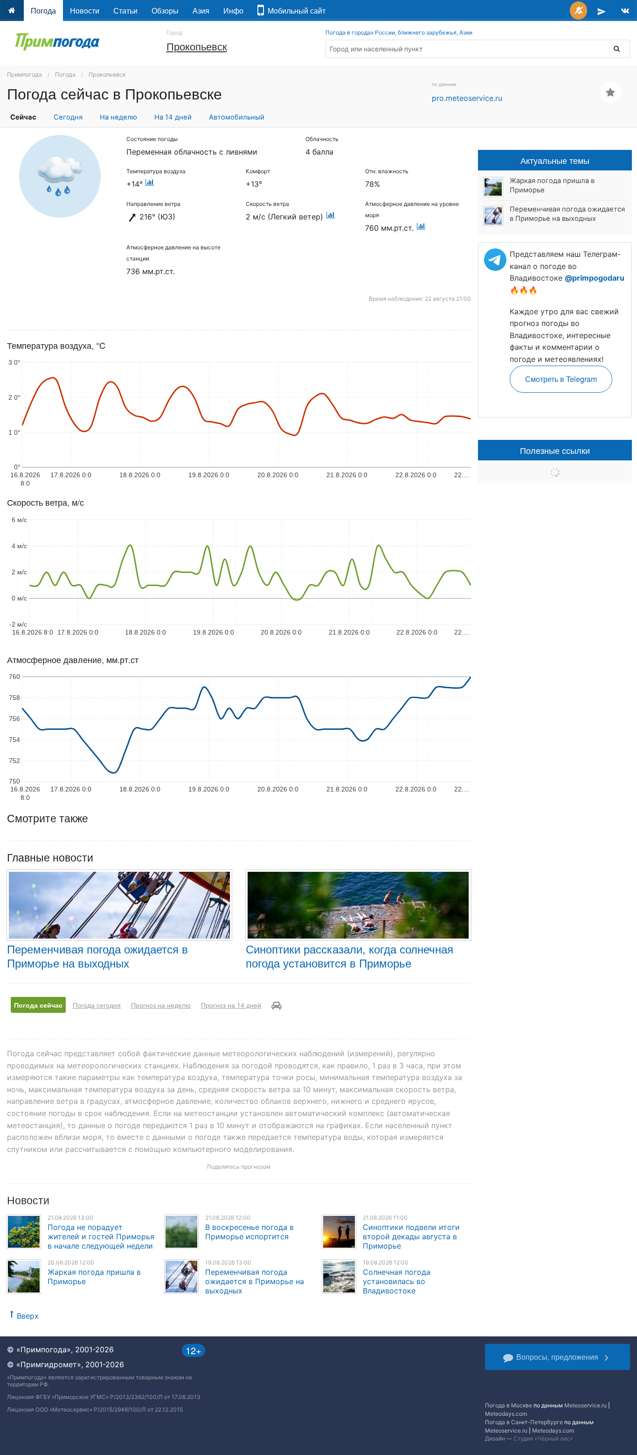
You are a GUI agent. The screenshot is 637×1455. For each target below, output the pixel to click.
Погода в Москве (508, 1405)
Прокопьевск (196, 46)
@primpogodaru (594, 278)
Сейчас (23, 117)
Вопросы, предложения (557, 1356)
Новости (84, 10)
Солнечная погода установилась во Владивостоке (396, 1281)
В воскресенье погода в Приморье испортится (249, 1231)
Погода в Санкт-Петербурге (524, 1422)
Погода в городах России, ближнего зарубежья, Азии (398, 32)
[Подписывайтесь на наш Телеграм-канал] (601, 10)
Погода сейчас (38, 1005)
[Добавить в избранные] (610, 92)
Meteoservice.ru (585, 1405)
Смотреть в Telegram (561, 379)
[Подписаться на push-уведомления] (578, 10)
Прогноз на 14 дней (231, 1005)
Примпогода (24, 74)
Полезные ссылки (555, 450)
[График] (150, 184)
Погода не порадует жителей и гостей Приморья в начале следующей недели (101, 1236)
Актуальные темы (554, 160)
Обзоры (165, 10)
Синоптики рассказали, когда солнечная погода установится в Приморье (349, 955)
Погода (43, 10)
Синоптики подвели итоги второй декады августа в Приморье (411, 1236)
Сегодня (68, 117)
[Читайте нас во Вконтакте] (625, 10)
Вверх (28, 1316)
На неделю (118, 117)
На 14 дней (173, 117)
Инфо (233, 10)
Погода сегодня (97, 1005)
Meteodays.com (506, 1413)
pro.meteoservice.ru (467, 98)
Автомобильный (236, 117)
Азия (201, 10)
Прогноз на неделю (161, 1005)
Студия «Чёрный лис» (543, 1438)
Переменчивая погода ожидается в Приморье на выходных (97, 955)
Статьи (125, 10)
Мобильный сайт (294, 10)
